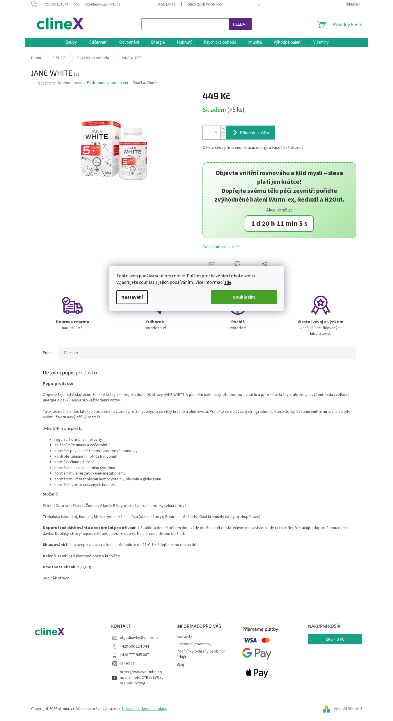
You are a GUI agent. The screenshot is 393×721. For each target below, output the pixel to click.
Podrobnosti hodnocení (107, 83)
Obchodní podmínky (205, 4)
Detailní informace (218, 247)
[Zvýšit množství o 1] (223, 129)
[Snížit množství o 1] (223, 136)
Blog (180, 664)
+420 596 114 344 (134, 646)
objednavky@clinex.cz (139, 638)
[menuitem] (70, 42)
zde (227, 282)
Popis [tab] (48, 353)
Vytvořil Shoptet (348, 709)
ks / (335, 639)
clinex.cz (127, 663)
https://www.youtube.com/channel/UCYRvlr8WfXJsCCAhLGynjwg (141, 677)
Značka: (145, 83)
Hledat (240, 24)
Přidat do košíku (254, 132)
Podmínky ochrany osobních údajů (201, 654)
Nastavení (132, 297)
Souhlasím (244, 297)
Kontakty (167, 4)
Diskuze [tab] (71, 353)
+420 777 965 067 (134, 655)
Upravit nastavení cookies (144, 709)
